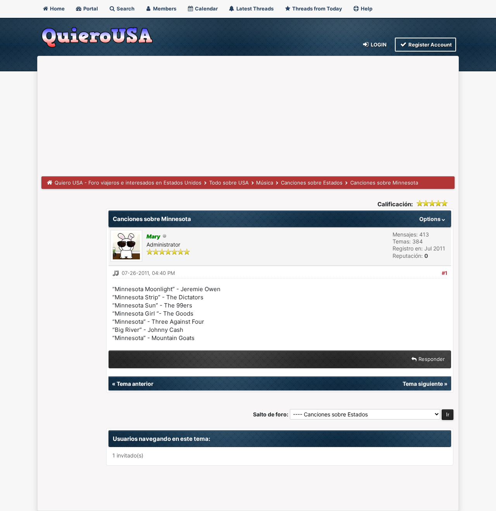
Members (164, 8)
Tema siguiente (423, 383)
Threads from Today (316, 8)
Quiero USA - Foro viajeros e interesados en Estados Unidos (128, 183)
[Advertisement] (248, 118)
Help (366, 8)
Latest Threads (254, 8)
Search (124, 8)
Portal (90, 8)
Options (430, 219)
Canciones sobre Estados (312, 183)
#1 (444, 273)
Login (378, 44)
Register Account (429, 44)
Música (264, 183)
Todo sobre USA (229, 183)
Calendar (206, 8)
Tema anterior (135, 383)
